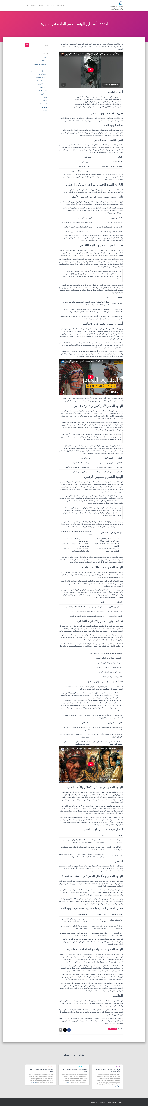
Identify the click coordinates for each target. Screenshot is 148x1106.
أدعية (45, 57)
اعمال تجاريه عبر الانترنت (40, 64)
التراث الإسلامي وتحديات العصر (39, 70)
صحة (45, 97)
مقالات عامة (44, 110)
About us (102, 1102)
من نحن (52, 5)
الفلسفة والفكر (43, 87)
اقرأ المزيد (117, 1086)
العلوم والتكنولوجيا (42, 84)
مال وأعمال (44, 107)
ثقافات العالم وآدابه (112, 1028)
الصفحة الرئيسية (60, 5)
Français (33, 5)
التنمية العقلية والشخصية (41, 77)
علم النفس (44, 100)
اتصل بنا (46, 5)
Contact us (94, 1102)
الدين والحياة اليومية (42, 80)
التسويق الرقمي (43, 74)
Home (120, 1102)
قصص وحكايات (43, 104)
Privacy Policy (112, 1102)
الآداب (45, 67)
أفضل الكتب (44, 60)
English (41, 5)
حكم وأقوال (44, 94)
